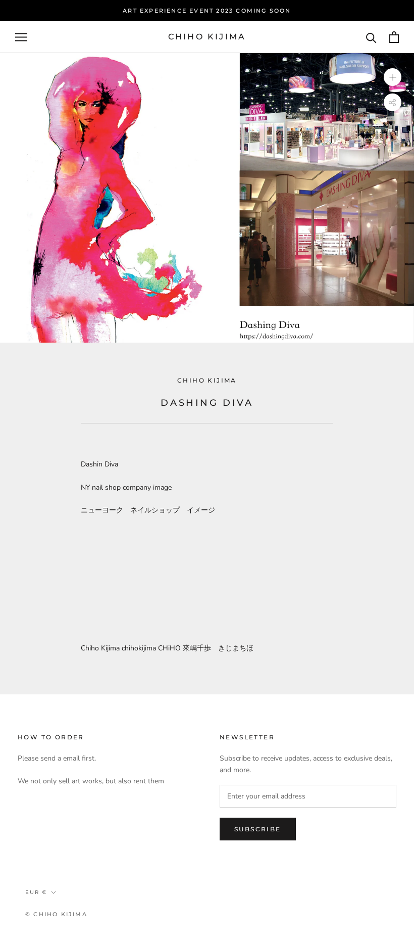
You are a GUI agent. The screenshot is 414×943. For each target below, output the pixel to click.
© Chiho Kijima (56, 914)
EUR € (36, 892)
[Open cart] (394, 37)
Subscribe (257, 829)
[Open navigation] (21, 37)
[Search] (371, 37)
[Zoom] (392, 77)
